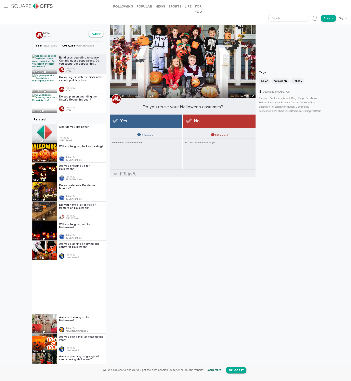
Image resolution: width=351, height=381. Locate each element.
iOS (288, 91)
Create (328, 18)
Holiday (297, 81)
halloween (280, 81)
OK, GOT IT (236, 370)
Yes (123, 121)
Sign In (343, 18)
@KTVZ (47, 36)
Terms (294, 102)
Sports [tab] (174, 6)
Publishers (276, 98)
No (197, 121)
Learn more (214, 370)
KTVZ (46, 33)
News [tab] (160, 6)
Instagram (274, 102)
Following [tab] (123, 6)
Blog (294, 98)
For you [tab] (198, 9)
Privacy (285, 102)
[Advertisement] (69, 287)
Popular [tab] (144, 6)
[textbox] (289, 18)
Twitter (263, 102)
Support (263, 98)
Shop (301, 98)
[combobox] (288, 18)
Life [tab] (188, 6)
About (286, 98)
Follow (96, 34)
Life (128, 96)
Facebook (311, 98)
